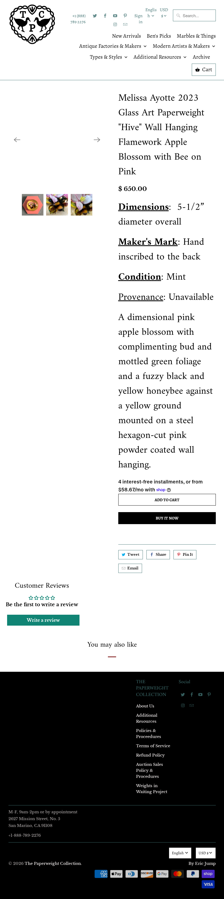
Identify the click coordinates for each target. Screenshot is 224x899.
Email (39, 370)
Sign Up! (112, 556)
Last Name (43, 432)
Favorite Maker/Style (51, 495)
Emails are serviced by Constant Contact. (78, 540)
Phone (39, 464)
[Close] (191, 332)
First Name (43, 401)
